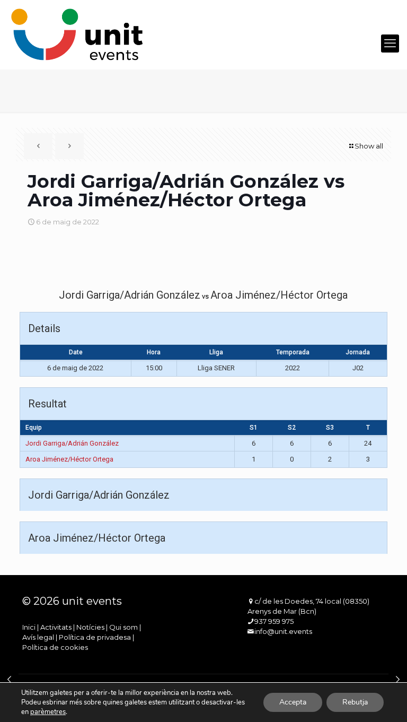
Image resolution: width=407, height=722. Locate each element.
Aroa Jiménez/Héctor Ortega (69, 459)
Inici (29, 627)
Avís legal (38, 637)
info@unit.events (283, 631)
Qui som (123, 627)
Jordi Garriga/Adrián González (72, 443)
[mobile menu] (390, 43)
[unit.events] (77, 34)
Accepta (292, 702)
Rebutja (355, 702)
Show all (369, 146)
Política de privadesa (95, 637)
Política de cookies (55, 647)
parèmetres (48, 712)
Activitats (56, 627)
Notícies (90, 627)
